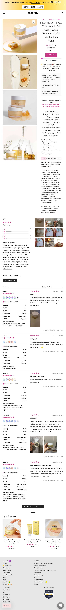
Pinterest (7, 594)
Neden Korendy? (39, 575)
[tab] (43, 158)
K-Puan (5, 563)
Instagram (7, 597)
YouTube (7, 601)
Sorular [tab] (17, 275)
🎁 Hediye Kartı (7, 565)
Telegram (7, 587)
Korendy (51, 587)
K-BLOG (36, 561)
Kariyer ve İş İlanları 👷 (40, 582)
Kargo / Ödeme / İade (40, 565)
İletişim (36, 577)
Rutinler (36, 584)
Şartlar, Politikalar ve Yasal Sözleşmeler (45, 570)
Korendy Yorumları (8, 575)
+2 (18, 298)
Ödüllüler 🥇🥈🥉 (8, 584)
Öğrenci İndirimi (38, 579)
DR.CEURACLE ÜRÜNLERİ (51, 19)
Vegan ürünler (6, 572)
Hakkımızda (37, 572)
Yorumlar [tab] (7, 275)
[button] (33, 22)
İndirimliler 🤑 (6, 582)
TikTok (7, 599)
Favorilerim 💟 (7, 561)
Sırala (44, 287)
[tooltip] (15, 242)
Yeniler (4, 577)
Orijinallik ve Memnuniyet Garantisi (43, 563)
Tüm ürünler (6, 568)
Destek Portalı (38, 568)
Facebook (7, 590)
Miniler (4, 579)
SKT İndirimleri (7, 570)
